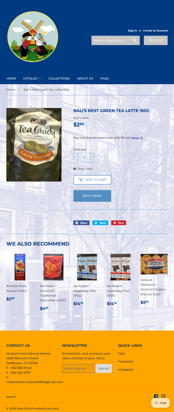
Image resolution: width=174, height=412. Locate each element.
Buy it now (92, 196)
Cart (158, 40)
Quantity (80, 149)
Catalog (31, 78)
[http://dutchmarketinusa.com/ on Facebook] (156, 397)
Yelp (121, 353)
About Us (85, 78)
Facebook (125, 361)
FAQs (104, 78)
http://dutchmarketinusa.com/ (38, 408)
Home (11, 78)
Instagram (126, 369)
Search (11, 396)
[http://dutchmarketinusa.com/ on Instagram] (163, 397)
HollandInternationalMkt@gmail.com (34, 382)
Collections (59, 78)
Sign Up (103, 368)
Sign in (132, 30)
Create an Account (155, 30)
